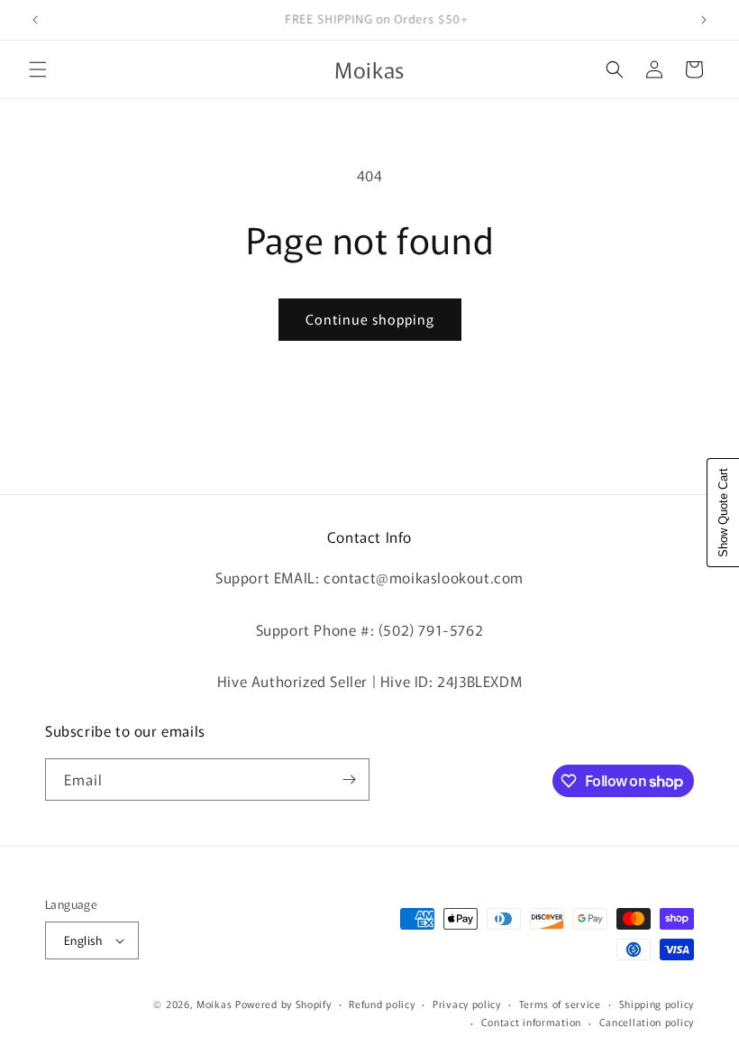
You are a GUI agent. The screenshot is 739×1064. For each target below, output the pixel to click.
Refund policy (382, 1003)
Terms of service (560, 1003)
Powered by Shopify (283, 1003)
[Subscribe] (349, 779)
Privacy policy (467, 1003)
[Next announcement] (704, 20)
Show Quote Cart (723, 512)
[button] (38, 69)
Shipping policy (657, 1003)
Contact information (531, 1021)
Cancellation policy (646, 1021)
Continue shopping (370, 318)
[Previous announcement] (35, 20)
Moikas (214, 1003)
